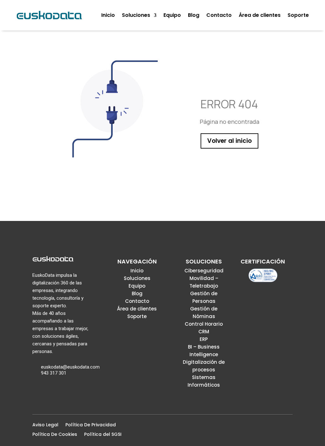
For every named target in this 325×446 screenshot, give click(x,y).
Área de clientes (137, 308)
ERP (204, 339)
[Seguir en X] (268, 426)
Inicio (136, 270)
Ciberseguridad (203, 270)
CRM (203, 331)
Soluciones (137, 278)
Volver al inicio (229, 140)
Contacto (137, 301)
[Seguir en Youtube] (289, 426)
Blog (137, 293)
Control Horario (204, 324)
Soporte (137, 316)
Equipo (137, 286)
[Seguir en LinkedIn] (278, 426)
